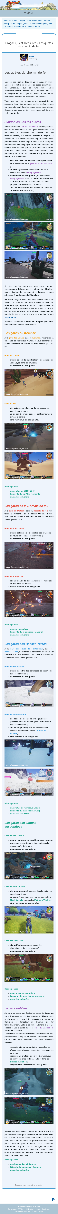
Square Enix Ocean (43, 1209)
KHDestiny (30, 1209)
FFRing (20, 1209)
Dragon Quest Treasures (30, 20)
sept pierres (10, 317)
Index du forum (10, 20)
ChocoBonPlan (38, 1211)
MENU (30, 13)
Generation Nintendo (22, 1211)
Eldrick (31, 57)
